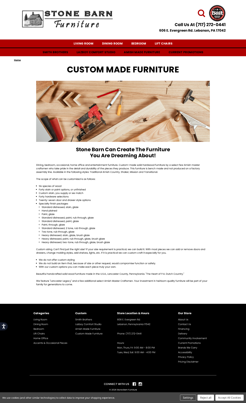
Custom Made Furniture (89, 333)
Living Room (84, 43)
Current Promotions (186, 52)
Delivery (182, 333)
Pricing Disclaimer (188, 361)
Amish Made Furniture (142, 52)
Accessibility (185, 352)
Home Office (40, 338)
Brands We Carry (187, 347)
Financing (183, 329)
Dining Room (112, 43)
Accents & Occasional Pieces (50, 343)
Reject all (205, 397)
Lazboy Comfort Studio (96, 52)
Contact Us (184, 324)
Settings (188, 397)
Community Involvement (192, 338)
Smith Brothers (55, 52)
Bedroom (138, 43)
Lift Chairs (164, 43)
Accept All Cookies (229, 397)
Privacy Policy (186, 357)
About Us (183, 319)
